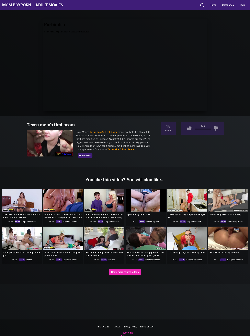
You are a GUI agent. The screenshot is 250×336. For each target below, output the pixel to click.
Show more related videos (125, 272)
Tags (242, 5)
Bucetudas (128, 332)
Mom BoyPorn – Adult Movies (32, 5)
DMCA (116, 326)
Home (213, 5)
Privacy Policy (130, 326)
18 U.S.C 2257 (103, 326)
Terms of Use (147, 326)
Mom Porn (86, 155)
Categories (228, 5)
